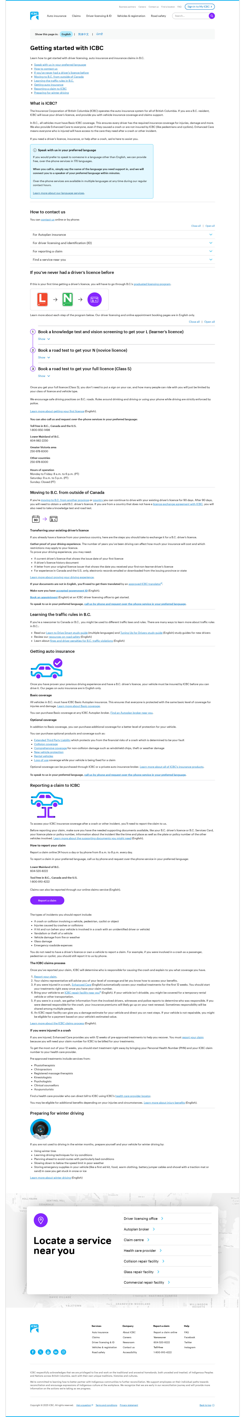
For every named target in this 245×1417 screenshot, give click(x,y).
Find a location (168, 7)
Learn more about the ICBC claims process (57, 1023)
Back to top (205, 1405)
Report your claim (45, 976)
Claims (76, 15)
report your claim (193, 1037)
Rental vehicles (43, 756)
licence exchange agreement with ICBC (178, 504)
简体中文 (83, 34)
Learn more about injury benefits (164, 1102)
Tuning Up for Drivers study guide (141, 632)
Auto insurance (56, 15)
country (98, 500)
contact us (47, 219)
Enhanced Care (81, 984)
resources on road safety (64, 636)
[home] (34, 1328)
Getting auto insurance (48, 84)
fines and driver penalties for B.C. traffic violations (81, 640)
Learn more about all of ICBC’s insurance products (172, 766)
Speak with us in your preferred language (60, 64)
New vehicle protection (49, 752)
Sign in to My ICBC (199, 6)
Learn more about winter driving (50, 1177)
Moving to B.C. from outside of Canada (59, 76)
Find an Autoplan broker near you (131, 712)
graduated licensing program (152, 284)
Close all (196, 225)
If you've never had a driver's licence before (61, 72)
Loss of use (41, 760)
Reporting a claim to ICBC (50, 88)
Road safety (158, 15)
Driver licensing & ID (99, 15)
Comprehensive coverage (50, 748)
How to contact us (46, 68)
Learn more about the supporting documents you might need (92, 838)
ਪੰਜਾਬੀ (99, 34)
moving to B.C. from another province (65, 500)
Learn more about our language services (58, 193)
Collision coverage (46, 744)
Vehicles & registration (131, 15)
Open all (210, 225)
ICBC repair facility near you (82, 992)
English (66, 34)
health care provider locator (132, 1095)
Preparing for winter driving (51, 92)
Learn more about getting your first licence (57, 411)
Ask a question (83, 1405)
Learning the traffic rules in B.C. (54, 80)
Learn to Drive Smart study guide (67, 632)
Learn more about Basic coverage (78, 706)
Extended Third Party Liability (52, 740)
